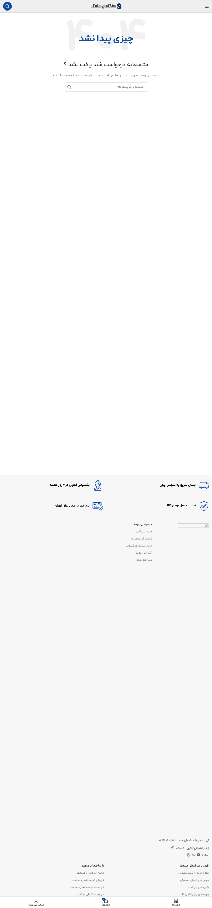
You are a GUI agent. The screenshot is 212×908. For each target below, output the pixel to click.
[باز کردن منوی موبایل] (207, 6)
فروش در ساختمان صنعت (88, 880)
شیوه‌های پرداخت (198, 887)
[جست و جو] (7, 6)
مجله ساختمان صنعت (90, 873)
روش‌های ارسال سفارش (194, 880)
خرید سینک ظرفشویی (138, 546)
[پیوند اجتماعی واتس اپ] (173, 848)
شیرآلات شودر (143, 560)
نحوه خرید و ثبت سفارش (193, 873)
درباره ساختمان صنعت (90, 894)
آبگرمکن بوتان (143, 553)
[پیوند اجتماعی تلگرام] (199, 855)
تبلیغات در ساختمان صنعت (87, 887)
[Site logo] (106, 6)
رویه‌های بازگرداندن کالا (195, 894)
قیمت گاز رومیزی (141, 539)
